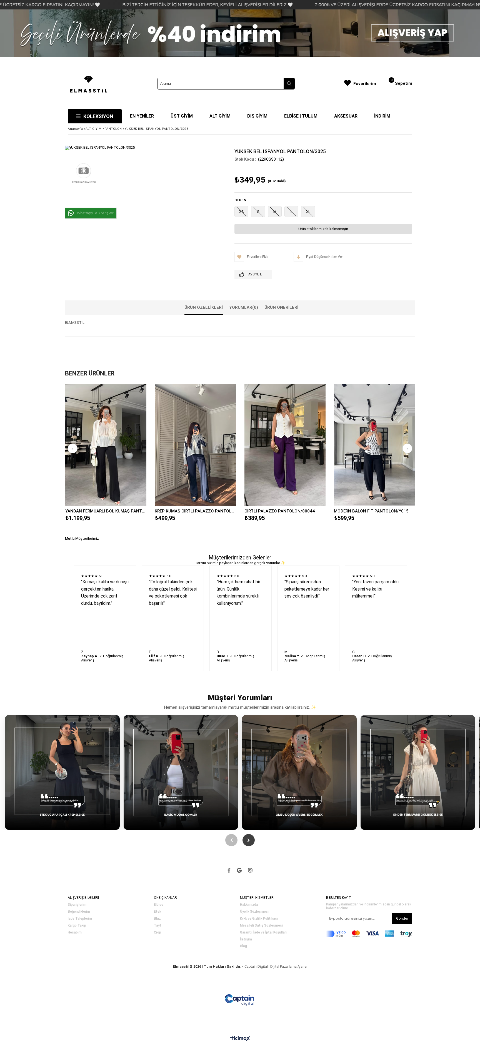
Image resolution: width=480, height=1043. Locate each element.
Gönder (402, 918)
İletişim (246, 939)
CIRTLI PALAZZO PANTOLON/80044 (279, 511)
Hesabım (75, 932)
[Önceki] (231, 840)
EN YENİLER (142, 116)
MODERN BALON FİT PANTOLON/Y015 (371, 511)
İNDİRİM (382, 116)
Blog (243, 946)
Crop (157, 932)
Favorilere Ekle (106, 445)
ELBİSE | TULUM (301, 116)
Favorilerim (364, 83)
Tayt (157, 925)
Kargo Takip (77, 925)
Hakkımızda (249, 905)
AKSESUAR (346, 116)
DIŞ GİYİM (257, 116)
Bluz (157, 918)
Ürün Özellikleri (203, 307)
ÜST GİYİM (182, 116)
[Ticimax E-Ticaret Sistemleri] (240, 1039)
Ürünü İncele (125, 445)
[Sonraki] (248, 840)
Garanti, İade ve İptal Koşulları (263, 932)
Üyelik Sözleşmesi (254, 911)
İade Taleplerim (80, 918)
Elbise (158, 905)
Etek (157, 911)
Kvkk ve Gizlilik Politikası (259, 918)
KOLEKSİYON (98, 116)
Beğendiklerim (79, 911)
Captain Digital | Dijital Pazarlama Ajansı (275, 966)
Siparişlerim (77, 905)
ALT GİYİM (220, 116)
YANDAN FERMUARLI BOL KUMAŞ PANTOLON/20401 (106, 511)
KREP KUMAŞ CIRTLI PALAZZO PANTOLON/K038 (195, 511)
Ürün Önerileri (281, 307)
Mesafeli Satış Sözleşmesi (261, 925)
